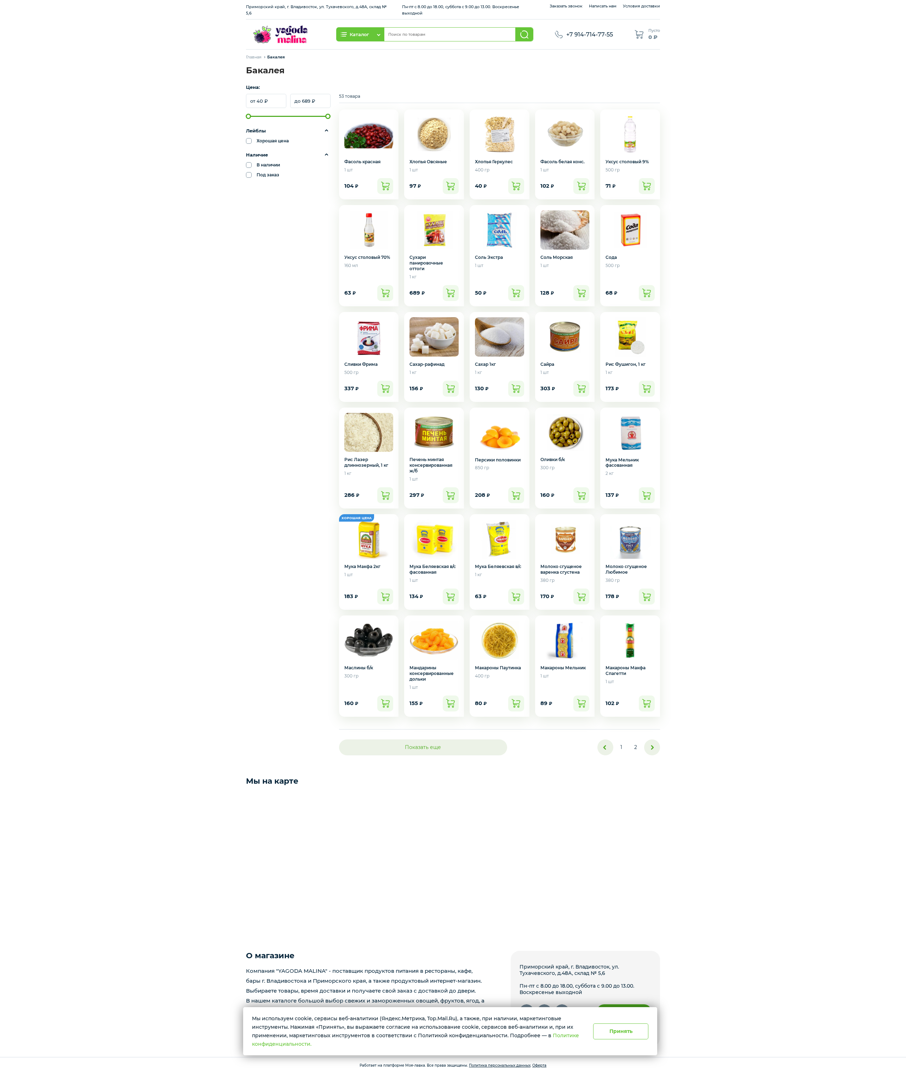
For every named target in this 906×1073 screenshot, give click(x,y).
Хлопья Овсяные (428, 161)
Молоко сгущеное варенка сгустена (561, 569)
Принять (620, 1031)
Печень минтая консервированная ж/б (430, 465)
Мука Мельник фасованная (622, 462)
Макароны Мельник (563, 667)
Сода (611, 257)
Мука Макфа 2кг (362, 566)
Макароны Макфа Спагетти (626, 670)
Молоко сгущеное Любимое (626, 569)
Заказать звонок (566, 6)
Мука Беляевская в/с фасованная (432, 569)
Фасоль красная (362, 161)
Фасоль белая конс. (562, 161)
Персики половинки (498, 459)
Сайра (547, 364)
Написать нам (603, 6)
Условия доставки (641, 6)
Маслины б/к (358, 667)
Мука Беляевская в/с (498, 566)
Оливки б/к (552, 459)
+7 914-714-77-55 (589, 34)
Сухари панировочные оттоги (426, 263)
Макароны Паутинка (498, 667)
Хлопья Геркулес (494, 161)
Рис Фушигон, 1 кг (626, 364)
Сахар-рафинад (427, 364)
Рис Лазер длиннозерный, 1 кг (366, 462)
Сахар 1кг (485, 364)
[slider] (248, 116)
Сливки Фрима (361, 364)
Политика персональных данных (500, 1065)
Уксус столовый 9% (627, 161)
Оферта (539, 1065)
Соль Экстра (489, 257)
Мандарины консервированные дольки (431, 673)
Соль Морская (556, 257)
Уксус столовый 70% (367, 257)
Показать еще (423, 747)
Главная (254, 57)
